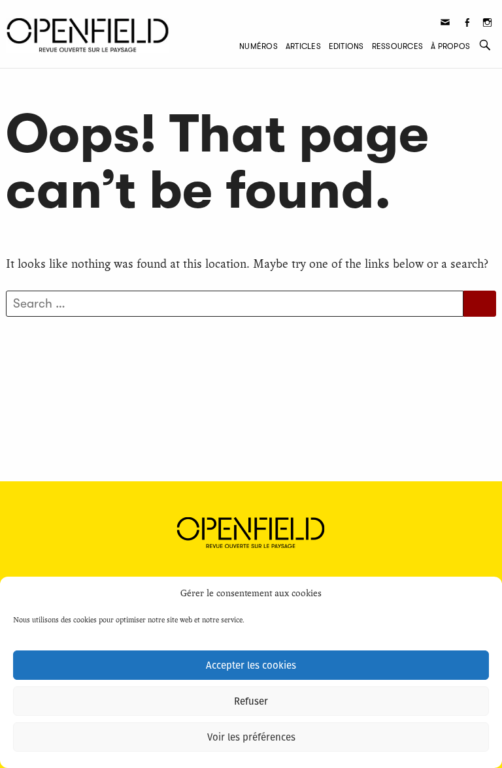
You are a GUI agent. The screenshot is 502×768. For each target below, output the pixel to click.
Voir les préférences (251, 737)
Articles (303, 46)
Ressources (397, 46)
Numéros (258, 46)
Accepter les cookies (251, 665)
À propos (450, 46)
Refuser (251, 701)
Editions (346, 46)
